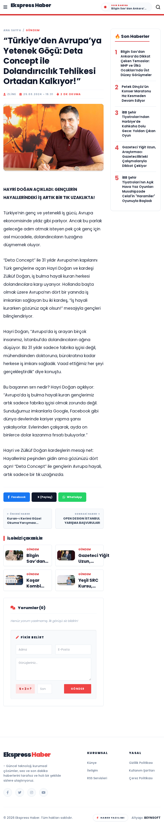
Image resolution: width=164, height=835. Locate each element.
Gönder (77, 689)
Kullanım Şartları (142, 770)
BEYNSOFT (152, 818)
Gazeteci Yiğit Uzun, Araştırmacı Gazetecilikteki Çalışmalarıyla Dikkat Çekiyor (139, 156)
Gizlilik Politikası (141, 763)
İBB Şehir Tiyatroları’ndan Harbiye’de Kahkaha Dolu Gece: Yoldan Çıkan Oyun (138, 124)
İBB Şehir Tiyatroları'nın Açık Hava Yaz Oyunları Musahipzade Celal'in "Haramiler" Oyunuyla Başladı (138, 189)
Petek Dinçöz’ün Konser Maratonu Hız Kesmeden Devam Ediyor (136, 93)
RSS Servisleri (97, 778)
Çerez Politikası (141, 778)
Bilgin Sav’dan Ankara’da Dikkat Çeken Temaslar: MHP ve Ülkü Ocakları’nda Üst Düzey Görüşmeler (136, 63)
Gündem (33, 30)
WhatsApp (74, 497)
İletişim (92, 770)
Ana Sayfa (12, 30)
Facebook (18, 497)
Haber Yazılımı (112, 817)
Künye (92, 763)
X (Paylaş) (45, 497)
